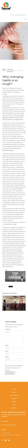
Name (7, 345)
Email (7, 351)
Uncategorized (10, 71)
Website (7, 357)
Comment (8, 329)
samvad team (10, 69)
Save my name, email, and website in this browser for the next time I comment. (14, 368)
